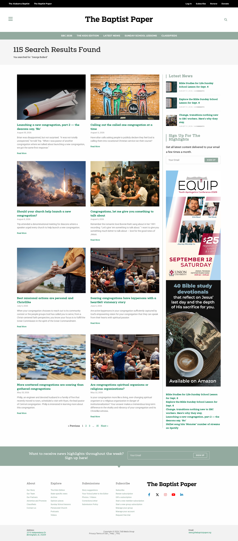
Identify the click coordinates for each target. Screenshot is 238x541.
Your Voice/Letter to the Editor (95, 494)
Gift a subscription (124, 497)
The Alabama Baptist (19, 3)
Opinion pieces (57, 501)
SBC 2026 (66, 35)
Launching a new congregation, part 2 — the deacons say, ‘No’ (192, 419)
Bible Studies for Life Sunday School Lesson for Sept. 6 (196, 85)
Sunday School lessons (61, 504)
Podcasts (55, 511)
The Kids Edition (88, 35)
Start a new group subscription (129, 504)
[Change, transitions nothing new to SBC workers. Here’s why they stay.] (171, 120)
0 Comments (199, 91)
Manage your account (125, 511)
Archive (54, 497)
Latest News (111, 35)
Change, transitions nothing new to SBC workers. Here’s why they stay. (198, 119)
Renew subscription (124, 494)
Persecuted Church (59, 508)
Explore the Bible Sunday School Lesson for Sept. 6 (198, 101)
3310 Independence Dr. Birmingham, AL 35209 (36, 533)
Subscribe (120, 490)
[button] (225, 19)
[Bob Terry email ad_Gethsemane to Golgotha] (193, 333)
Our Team (31, 494)
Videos (54, 515)
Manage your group (124, 508)
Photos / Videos (89, 497)
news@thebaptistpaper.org (200, 532)
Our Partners (32, 497)
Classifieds (169, 35)
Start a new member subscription (130, 501)
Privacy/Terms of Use (98, 534)
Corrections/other (89, 501)
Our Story (31, 490)
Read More (21, 153)
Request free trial (123, 515)
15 (97, 425)
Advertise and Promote (36, 501)
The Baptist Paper (43, 3)
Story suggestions (90, 490)
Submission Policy (90, 504)
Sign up (211, 160)
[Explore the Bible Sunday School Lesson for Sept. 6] (171, 102)
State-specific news (59, 494)
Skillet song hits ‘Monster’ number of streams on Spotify (193, 426)
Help (112, 534)
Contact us (31, 508)
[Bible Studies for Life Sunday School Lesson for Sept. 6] (171, 86)
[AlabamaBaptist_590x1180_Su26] (193, 225)
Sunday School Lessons (141, 35)
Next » (104, 425)
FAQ (118, 534)
